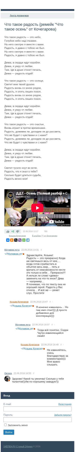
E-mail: (7, 404)
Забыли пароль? (63, 415)
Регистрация (65, 404)
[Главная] (4, 16)
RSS (69, 249)
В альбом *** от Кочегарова (44, 236)
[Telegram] (27, 240)
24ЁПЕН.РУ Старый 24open (18, 446)
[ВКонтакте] (7, 240)
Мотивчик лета (11, 250)
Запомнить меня (18, 425)
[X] (15, 240)
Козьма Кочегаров (17, 236)
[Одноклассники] (11, 240)
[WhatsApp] (23, 240)
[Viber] (19, 240)
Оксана (8, 373)
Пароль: (8, 414)
